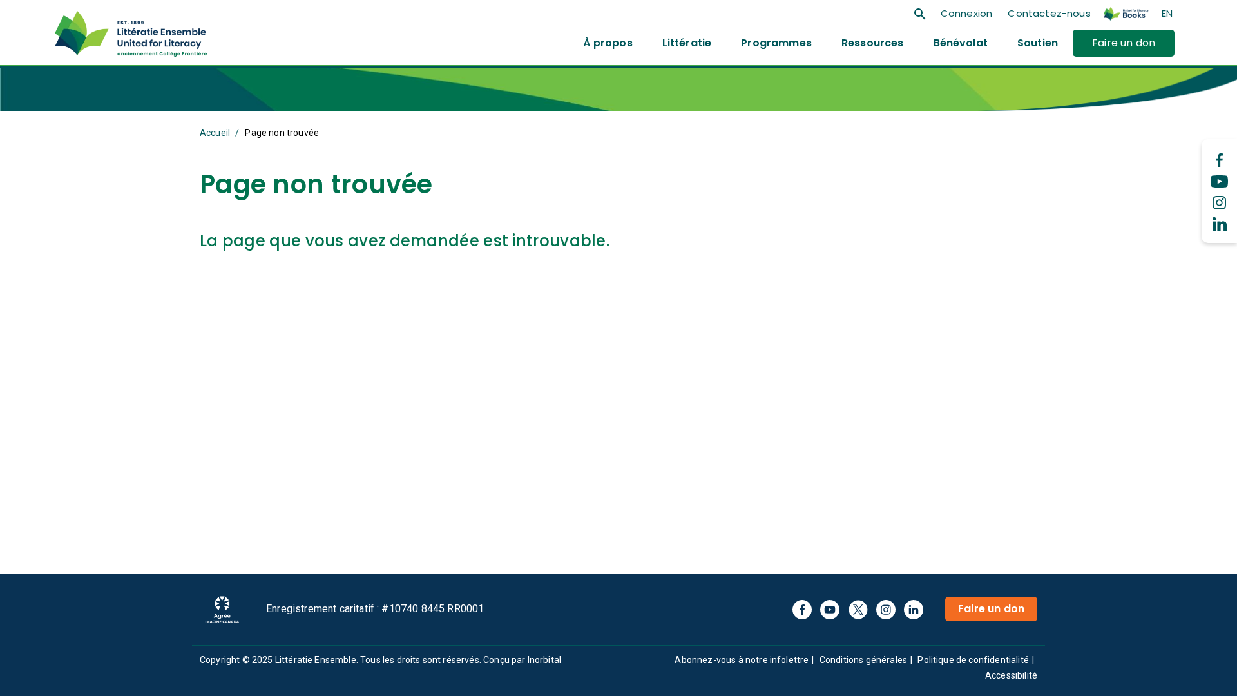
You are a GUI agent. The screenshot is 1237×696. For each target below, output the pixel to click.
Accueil (215, 133)
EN (1167, 13)
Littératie (687, 42)
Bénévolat (961, 42)
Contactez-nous (1049, 13)
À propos (607, 42)
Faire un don (1123, 42)
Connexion (966, 13)
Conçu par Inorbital (522, 660)
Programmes (776, 42)
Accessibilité (1011, 675)
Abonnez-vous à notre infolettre (742, 660)
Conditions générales (863, 660)
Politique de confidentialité (972, 660)
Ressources (872, 42)
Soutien (1037, 42)
